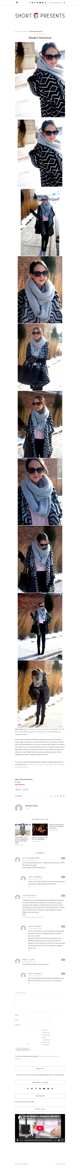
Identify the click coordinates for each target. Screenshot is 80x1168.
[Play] (18, 1140)
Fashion (25, 789)
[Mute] (59, 1140)
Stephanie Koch (29, 895)
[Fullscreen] (62, 1140)
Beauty (18, 789)
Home (17, 31)
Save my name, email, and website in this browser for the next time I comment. (46, 1037)
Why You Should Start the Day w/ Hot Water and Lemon (57, 826)
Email (17, 1020)
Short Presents (35, 877)
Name (17, 1015)
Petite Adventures (30, 858)
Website (17, 1025)
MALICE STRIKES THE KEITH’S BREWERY (39, 838)
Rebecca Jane (28, 959)
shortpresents (31, 805)
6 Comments (18, 796)
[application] (40, 1128)
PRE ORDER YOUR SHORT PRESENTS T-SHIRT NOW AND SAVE (22, 840)
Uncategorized (24, 31)
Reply (63, 858)
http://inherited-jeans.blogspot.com (33, 917)
